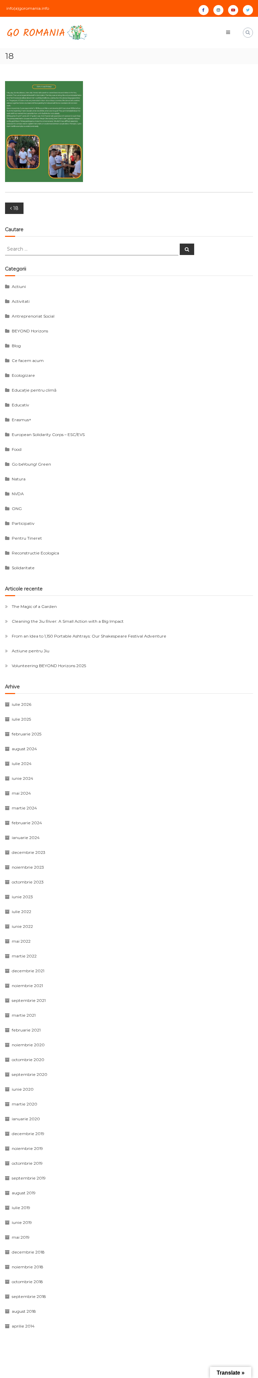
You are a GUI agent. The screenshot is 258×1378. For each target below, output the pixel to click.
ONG (17, 508)
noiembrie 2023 (28, 867)
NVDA (18, 493)
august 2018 (24, 1311)
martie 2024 (24, 807)
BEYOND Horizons (30, 330)
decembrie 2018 (28, 1252)
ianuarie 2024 (26, 837)
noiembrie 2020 (28, 1044)
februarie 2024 (27, 822)
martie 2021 (24, 1015)
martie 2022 (24, 955)
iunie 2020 (23, 1089)
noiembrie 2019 (27, 1148)
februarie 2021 (26, 1029)
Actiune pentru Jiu (30, 650)
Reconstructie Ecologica (35, 552)
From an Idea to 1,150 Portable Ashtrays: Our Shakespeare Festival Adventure (89, 636)
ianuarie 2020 (26, 1118)
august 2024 (24, 748)
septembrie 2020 (29, 1074)
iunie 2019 (22, 1222)
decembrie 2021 (28, 970)
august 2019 (24, 1192)
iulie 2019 (21, 1207)
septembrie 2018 (29, 1296)
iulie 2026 (21, 704)
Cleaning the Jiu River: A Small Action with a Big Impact (68, 621)
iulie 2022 (21, 911)
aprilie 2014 (23, 1326)
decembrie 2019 (28, 1133)
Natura (19, 478)
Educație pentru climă (34, 390)
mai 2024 (21, 793)
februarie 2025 (26, 733)
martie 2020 (24, 1104)
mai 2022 (21, 941)
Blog (16, 345)
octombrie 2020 (28, 1059)
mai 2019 (21, 1237)
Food (17, 449)
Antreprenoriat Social (33, 316)
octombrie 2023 (28, 881)
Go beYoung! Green (31, 464)
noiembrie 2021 (27, 985)
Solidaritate (23, 567)
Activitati (21, 301)
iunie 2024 (22, 778)
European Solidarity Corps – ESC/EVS (48, 434)
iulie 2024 (22, 763)
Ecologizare (23, 375)
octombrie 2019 (27, 1163)
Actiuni (19, 286)
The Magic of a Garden (34, 606)
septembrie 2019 (29, 1178)
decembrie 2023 (28, 852)
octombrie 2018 (27, 1281)
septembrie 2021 (29, 1000)
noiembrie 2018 (27, 1266)
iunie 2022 (22, 926)
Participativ (23, 523)
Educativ (20, 404)
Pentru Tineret (27, 538)
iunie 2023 (22, 896)
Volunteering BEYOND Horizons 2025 (49, 665)
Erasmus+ (21, 419)
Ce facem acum (28, 360)
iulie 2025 (21, 719)
